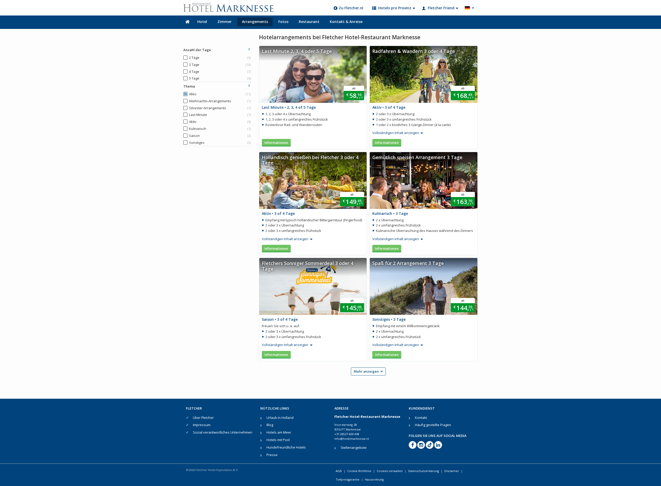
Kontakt (421, 417)
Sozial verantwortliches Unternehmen (222, 432)
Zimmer (224, 21)
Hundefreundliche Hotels (286, 447)
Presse (272, 454)
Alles (220, 94)
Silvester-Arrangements (220, 108)
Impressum (201, 424)
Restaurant (309, 21)
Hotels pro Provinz (394, 7)
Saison (220, 135)
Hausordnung (374, 479)
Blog (269, 424)
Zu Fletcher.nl (351, 7)
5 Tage (220, 78)
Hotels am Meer (278, 432)
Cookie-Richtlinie (359, 471)
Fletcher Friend (441, 7)
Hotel (202, 21)
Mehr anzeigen (366, 371)
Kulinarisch (220, 128)
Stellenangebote (354, 447)
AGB (339, 471)
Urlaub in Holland (280, 417)
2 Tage (220, 57)
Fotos (283, 21)
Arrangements (255, 21)
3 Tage (220, 64)
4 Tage (220, 71)
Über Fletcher (203, 417)
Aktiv (220, 121)
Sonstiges (220, 142)
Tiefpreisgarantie (347, 479)
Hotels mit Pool (278, 439)
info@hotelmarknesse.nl (351, 439)
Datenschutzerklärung (423, 471)
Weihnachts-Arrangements (220, 101)
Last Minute (220, 114)
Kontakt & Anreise (346, 21)
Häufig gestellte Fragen (433, 424)
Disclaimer (451, 471)
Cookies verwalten (390, 471)
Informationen (276, 142)
